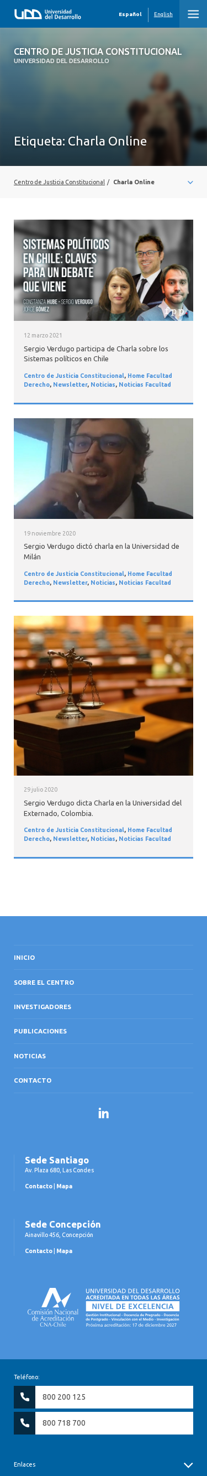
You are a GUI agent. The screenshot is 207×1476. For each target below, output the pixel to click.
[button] (193, 14)
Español (130, 14)
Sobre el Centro (44, 982)
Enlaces (24, 1464)
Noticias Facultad (145, 384)
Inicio (24, 957)
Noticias (103, 384)
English (163, 14)
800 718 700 (64, 1422)
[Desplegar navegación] (103, 182)
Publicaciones (40, 1031)
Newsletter (70, 384)
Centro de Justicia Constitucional (98, 55)
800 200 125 (64, 1396)
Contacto (32, 1080)
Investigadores (42, 1006)
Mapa (64, 1186)
